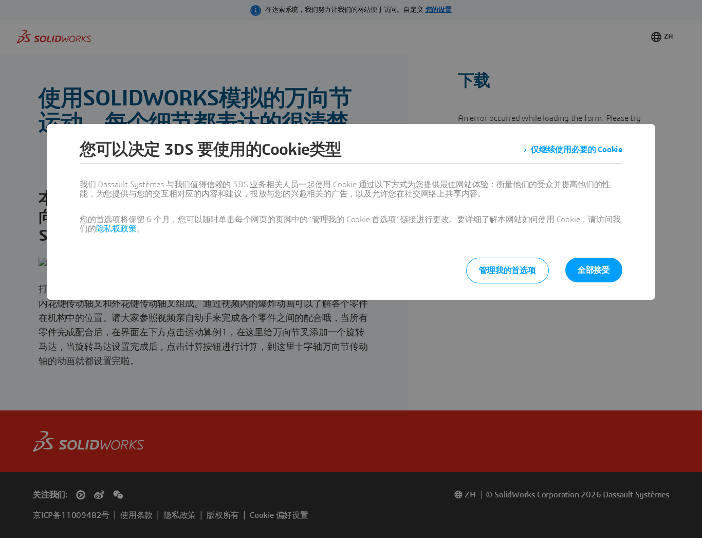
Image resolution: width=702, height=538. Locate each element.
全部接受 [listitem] (594, 270)
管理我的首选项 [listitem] (507, 270)
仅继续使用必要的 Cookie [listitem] (576, 150)
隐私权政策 (116, 229)
